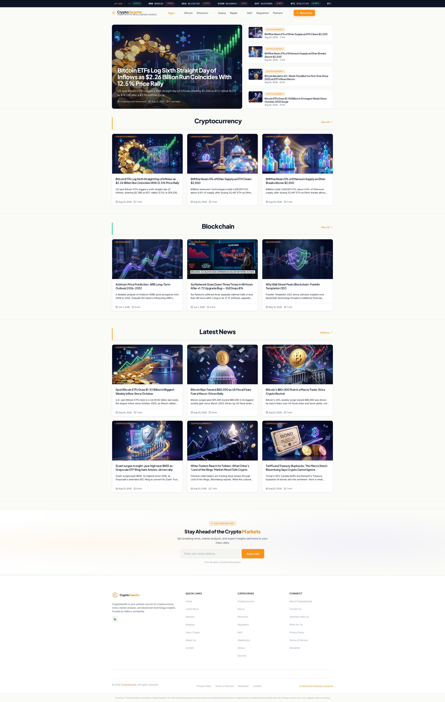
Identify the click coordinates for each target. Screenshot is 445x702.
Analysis (190, 624)
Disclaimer (294, 647)
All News (325, 332)
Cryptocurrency (129, 63)
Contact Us (295, 609)
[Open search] (329, 12)
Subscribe (252, 553)
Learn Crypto (193, 632)
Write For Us (296, 624)
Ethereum (202, 12)
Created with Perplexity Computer (316, 686)
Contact (190, 647)
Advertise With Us (299, 616)
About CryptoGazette (300, 601)
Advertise (306, 12)
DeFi (249, 12)
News (171, 12)
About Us (191, 640)
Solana (222, 12)
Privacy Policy (296, 632)
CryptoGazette (129, 684)
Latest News (192, 609)
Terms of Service (298, 640)
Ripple (233, 12)
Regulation (262, 12)
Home (189, 601)
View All (325, 121)
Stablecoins (244, 640)
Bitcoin (188, 12)
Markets (278, 12)
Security (242, 655)
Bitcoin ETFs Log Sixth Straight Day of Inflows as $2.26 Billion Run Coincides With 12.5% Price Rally (174, 77)
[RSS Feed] (115, 619)
